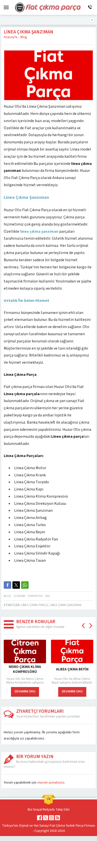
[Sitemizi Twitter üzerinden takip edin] (45, 817)
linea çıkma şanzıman (65, 605)
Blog (23, 37)
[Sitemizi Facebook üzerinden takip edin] (39, 817)
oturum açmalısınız (50, 782)
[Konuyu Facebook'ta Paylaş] (7, 585)
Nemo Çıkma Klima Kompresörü (25, 669)
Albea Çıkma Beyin (72, 669)
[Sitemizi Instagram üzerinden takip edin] (51, 817)
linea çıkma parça (34, 605)
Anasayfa (10, 37)
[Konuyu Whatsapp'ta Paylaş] (25, 585)
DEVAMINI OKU (25, 691)
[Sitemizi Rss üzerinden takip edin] (57, 817)
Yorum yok (35, 596)
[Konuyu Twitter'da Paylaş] (16, 585)
